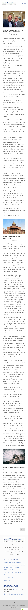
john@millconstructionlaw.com (13, 594)
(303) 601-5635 (17, 589)
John (5, 34)
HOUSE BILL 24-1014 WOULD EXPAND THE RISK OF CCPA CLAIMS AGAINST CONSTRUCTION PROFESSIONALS (13, 31)
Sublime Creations (15, 607)
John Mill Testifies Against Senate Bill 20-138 (14, 467)
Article (15, 34)
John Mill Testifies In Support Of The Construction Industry (12, 237)
